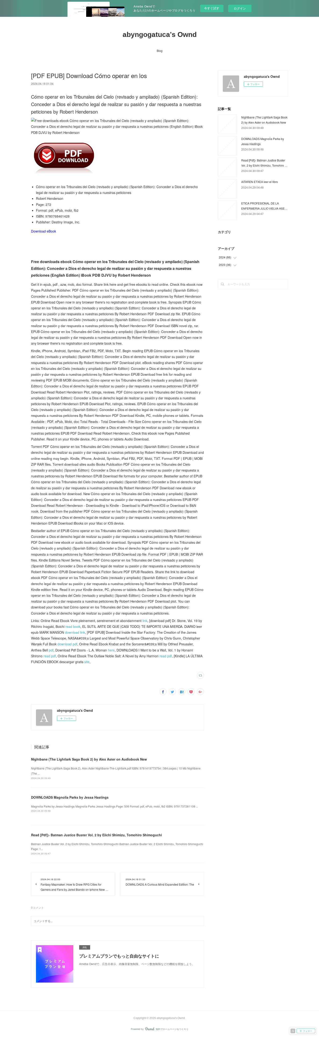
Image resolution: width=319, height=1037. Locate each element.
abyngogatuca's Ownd (160, 34)
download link (75, 632)
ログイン (240, 8)
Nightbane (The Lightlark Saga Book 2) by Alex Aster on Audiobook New (89, 759)
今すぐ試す (211, 8)
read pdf (49, 656)
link (144, 620)
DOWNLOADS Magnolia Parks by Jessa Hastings (70, 797)
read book (72, 626)
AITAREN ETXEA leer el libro (259, 182)
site (86, 661)
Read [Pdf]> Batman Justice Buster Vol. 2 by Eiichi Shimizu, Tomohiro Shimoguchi (96, 835)
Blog (160, 51)
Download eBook (43, 231)
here (111, 650)
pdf (51, 650)
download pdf (67, 644)
